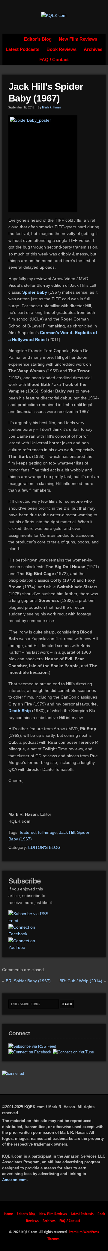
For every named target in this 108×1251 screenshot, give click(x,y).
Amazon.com (14, 1180)
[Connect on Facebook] (30, 930)
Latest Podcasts (22, 49)
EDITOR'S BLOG (44, 847)
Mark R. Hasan (51, 107)
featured (28, 832)
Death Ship (19, 710)
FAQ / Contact (54, 59)
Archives (93, 49)
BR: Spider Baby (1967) (28, 980)
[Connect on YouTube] (30, 944)
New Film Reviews (78, 39)
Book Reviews (61, 49)
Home (14, 39)
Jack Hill (67, 832)
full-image (47, 832)
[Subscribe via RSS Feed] (30, 917)
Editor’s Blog (38, 39)
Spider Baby (34, 292)
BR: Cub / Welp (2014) (80, 980)
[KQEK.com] (54, 15)
